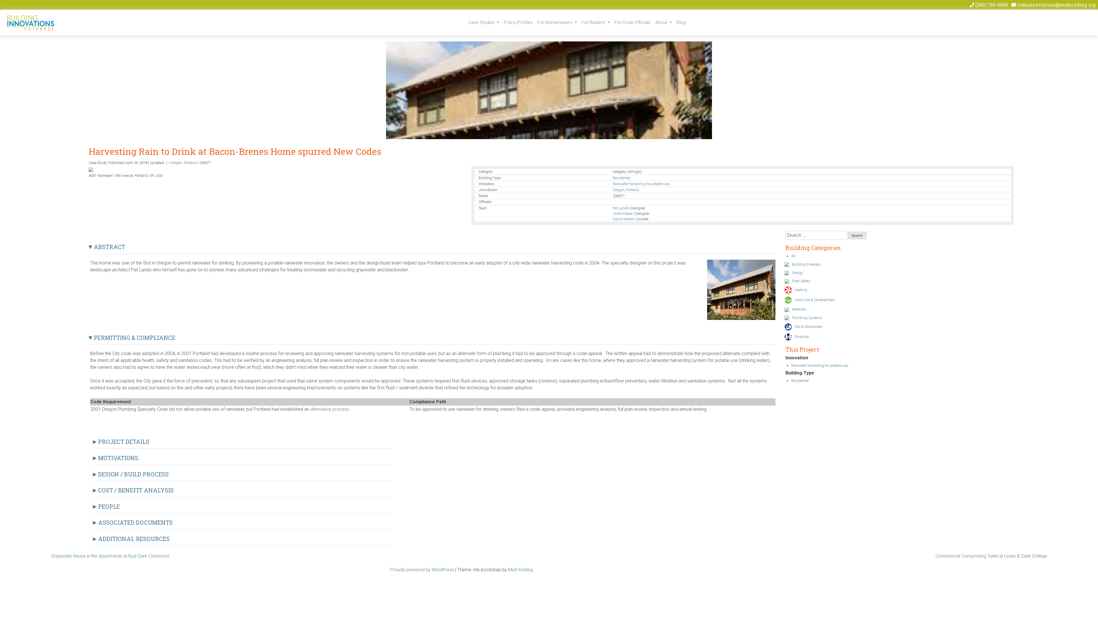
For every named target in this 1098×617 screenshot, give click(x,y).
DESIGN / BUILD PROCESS (133, 474)
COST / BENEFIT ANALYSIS (135, 490)
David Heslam (624, 219)
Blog (681, 22)
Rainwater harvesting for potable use (641, 184)
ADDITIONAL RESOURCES (133, 538)
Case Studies (482, 22)
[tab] (433, 246)
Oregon (176, 163)
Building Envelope (806, 264)
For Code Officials (632, 22)
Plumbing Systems (807, 318)
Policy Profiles (518, 22)
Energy (797, 273)
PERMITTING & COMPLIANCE (133, 337)
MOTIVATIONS (117, 458)
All (793, 256)
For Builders (594, 22)
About (662, 22)
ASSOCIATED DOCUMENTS (135, 522)
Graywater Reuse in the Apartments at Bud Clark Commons (110, 556)
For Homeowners (555, 22)
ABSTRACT (108, 247)
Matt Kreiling (520, 569)
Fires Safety (801, 281)
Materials (799, 309)
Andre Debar (622, 213)
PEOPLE (108, 506)
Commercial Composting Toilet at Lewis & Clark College (991, 556)
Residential (621, 178)
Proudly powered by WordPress (422, 569)
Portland (190, 163)
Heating (801, 290)
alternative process (329, 409)
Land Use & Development (815, 300)
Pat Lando (620, 208)
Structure (802, 336)
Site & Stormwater (808, 326)
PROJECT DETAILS (123, 441)
